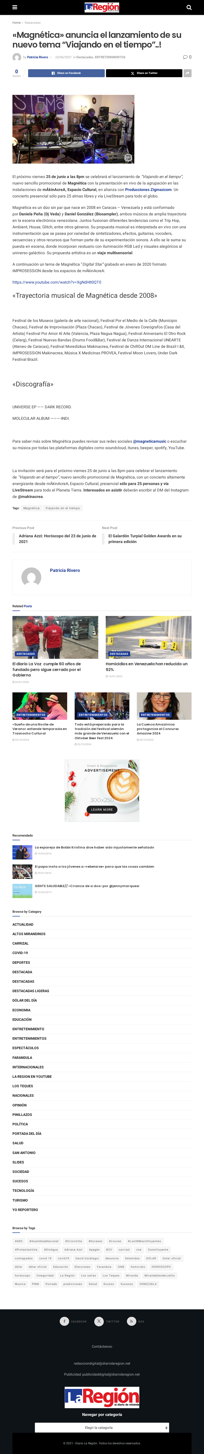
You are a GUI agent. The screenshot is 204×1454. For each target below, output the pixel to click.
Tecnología (23, 1190)
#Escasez (95, 1241)
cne (139, 1250)
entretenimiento (28, 1029)
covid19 (63, 1258)
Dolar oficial (172, 1258)
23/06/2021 (63, 57)
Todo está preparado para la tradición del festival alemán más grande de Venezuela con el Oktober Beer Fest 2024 (102, 731)
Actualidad (22, 924)
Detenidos (132, 1258)
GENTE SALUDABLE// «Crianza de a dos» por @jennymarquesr (87, 886)
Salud (17, 1143)
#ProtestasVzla (26, 1250)
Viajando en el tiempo (63, 508)
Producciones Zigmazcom (148, 190)
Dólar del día (24, 1000)
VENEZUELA (148, 1284)
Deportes (21, 962)
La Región (67, 1275)
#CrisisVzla (73, 1241)
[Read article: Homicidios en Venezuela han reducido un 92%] (149, 637)
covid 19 (45, 1258)
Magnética (31, 508)
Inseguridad (45, 1275)
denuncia (112, 1258)
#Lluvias (115, 1241)
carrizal (124, 1250)
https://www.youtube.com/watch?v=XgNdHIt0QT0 (56, 282)
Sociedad (20, 1171)
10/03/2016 (44, 853)
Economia (21, 1010)
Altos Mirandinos (29, 934)
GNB (121, 1267)
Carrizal (20, 943)
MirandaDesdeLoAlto (160, 1275)
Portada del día (26, 1133)
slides (18, 1162)
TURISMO (20, 1200)
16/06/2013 (44, 892)
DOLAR (151, 1258)
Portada (51, 1284)
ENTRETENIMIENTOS (110, 57)
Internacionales (28, 1067)
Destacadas (33, 22)
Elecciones (83, 1267)
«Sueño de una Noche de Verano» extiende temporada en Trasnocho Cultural (39, 729)
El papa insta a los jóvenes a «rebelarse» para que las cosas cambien (94, 866)
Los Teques (22, 1086)
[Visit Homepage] (102, 7)
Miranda (132, 1275)
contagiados (24, 1258)
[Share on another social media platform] (188, 73)
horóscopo (22, 1275)
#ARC (19, 1241)
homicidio (138, 1267)
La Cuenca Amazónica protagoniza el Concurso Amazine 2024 (158, 729)
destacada (22, 972)
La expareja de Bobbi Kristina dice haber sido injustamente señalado (94, 847)
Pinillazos (22, 1114)
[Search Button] (189, 7)
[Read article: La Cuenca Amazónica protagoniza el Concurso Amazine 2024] (164, 706)
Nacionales (23, 1095)
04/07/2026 (22, 682)
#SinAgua (51, 1250)
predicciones (72, 1284)
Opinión (19, 1105)
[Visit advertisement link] (102, 791)
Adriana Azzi (73, 1250)
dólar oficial (38, 1267)
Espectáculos (25, 1048)
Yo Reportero (25, 1209)
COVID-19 (20, 953)
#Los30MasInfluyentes (144, 1241)
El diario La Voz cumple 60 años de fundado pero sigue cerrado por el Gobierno (46, 669)
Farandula (22, 1057)
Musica (20, 1284)
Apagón (94, 1250)
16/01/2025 (115, 676)
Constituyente (158, 1250)
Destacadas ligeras (30, 991)
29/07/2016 (44, 873)
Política (20, 1124)
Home (16, 22)
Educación (22, 1019)
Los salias (88, 1275)
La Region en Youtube (32, 1076)
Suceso (108, 1284)
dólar (18, 1267)
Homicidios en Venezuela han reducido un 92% (147, 666)
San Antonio (24, 1152)
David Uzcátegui (87, 1258)
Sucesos (20, 1181)
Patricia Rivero (37, 57)
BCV (109, 1250)
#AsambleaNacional (44, 1241)
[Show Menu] (14, 7)
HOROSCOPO (161, 1267)
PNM (35, 1284)
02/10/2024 (22, 740)
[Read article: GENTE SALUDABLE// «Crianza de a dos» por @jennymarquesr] (22, 891)
